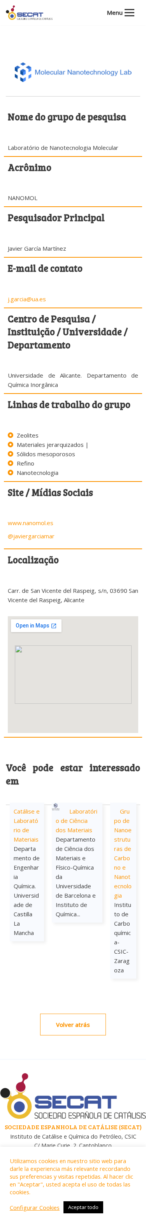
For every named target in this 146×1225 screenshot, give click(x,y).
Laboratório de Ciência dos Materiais (76, 820)
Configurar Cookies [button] (35, 1207)
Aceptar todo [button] (83, 1207)
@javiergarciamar (31, 536)
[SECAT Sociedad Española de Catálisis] (29, 12)
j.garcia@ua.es (27, 299)
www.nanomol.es (30, 523)
